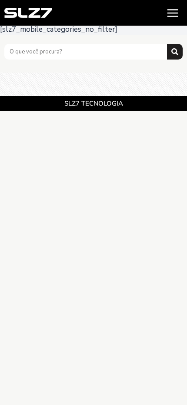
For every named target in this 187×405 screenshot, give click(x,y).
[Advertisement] (93, 83)
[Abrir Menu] (172, 13)
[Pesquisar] (175, 52)
